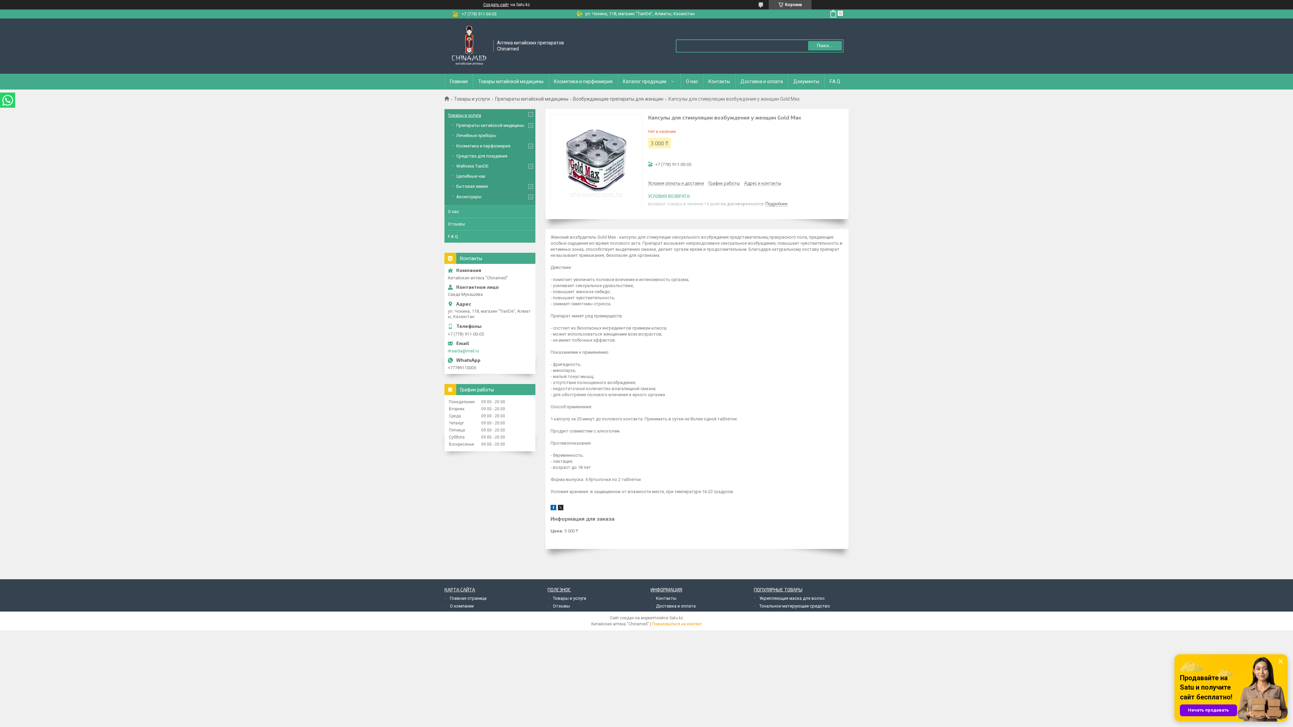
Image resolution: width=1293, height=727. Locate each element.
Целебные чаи (470, 176)
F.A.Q (835, 81)
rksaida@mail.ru (463, 350)
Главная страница (468, 598)
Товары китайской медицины (510, 81)
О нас (692, 81)
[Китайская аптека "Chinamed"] (469, 45)
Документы (806, 81)
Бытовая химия (472, 186)
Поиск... (825, 45)
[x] (560, 508)
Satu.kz (676, 618)
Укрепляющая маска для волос (792, 598)
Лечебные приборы (476, 135)
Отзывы (456, 224)
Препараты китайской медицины (531, 99)
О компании (462, 606)
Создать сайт (496, 4)
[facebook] (553, 508)
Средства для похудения (481, 156)
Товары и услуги (472, 99)
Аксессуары (469, 196)
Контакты (719, 81)
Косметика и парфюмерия (583, 81)
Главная (459, 81)
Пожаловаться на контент (677, 624)
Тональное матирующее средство (794, 606)
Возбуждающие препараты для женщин (618, 99)
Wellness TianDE (472, 166)
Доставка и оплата (761, 81)
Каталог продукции (644, 81)
